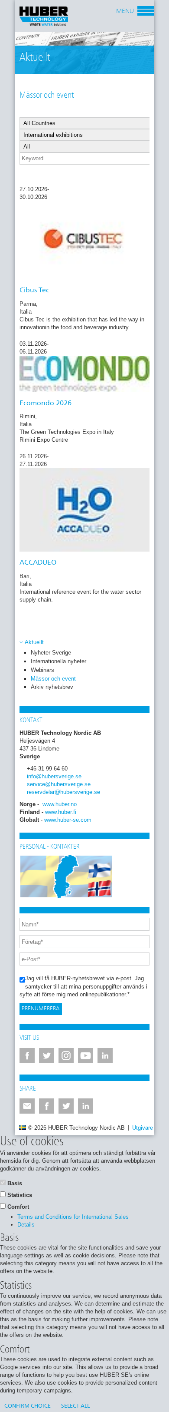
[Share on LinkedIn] (85, 1106)
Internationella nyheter (58, 661)
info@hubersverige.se (54, 776)
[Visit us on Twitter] (46, 1055)
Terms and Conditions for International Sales (73, 1217)
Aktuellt (34, 642)
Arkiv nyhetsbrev (52, 687)
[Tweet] (66, 1106)
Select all (75, 1406)
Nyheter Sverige (51, 652)
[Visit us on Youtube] (85, 1055)
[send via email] (27, 1106)
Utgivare (142, 1128)
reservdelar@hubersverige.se (63, 792)
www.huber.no (59, 804)
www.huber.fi (60, 812)
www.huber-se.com (67, 820)
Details (26, 1224)
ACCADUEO (38, 562)
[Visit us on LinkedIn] (105, 1055)
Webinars (42, 670)
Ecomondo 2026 (46, 403)
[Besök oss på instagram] (66, 1055)
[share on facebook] (46, 1106)
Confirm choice (27, 1406)
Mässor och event (53, 678)
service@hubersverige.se (59, 784)
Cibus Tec (34, 290)
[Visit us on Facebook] (27, 1055)
